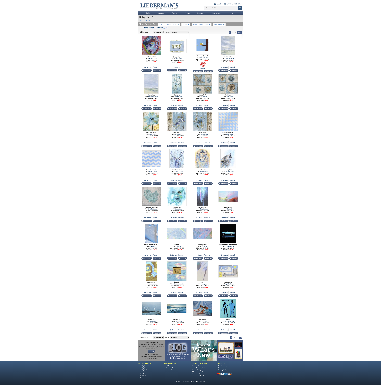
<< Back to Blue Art (144, 21)
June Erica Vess (204, 57)
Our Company (222, 366)
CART (229, 4)
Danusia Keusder (229, 58)
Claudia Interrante (179, 284)
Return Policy (196, 370)
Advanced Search (197, 372)
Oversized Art (144, 378)
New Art (142, 374)
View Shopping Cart (198, 368)
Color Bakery (204, 97)
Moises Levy (153, 321)
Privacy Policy (222, 370)
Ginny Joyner (178, 59)
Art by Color (144, 372)
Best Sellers (144, 376)
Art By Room (144, 368)
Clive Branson (230, 246)
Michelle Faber (179, 171)
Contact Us (195, 366)
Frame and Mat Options (200, 376)
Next (239, 32)
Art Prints (169, 366)
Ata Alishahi (178, 209)
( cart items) (237, 4)
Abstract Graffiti (229, 321)
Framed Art (169, 370)
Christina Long (178, 97)
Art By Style (144, 370)
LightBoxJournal (152, 209)
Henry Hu (229, 209)
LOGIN (219, 4)
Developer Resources (199, 374)
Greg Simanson (204, 209)
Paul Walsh (204, 321)
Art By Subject (144, 366)
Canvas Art (169, 368)
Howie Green (153, 58)
